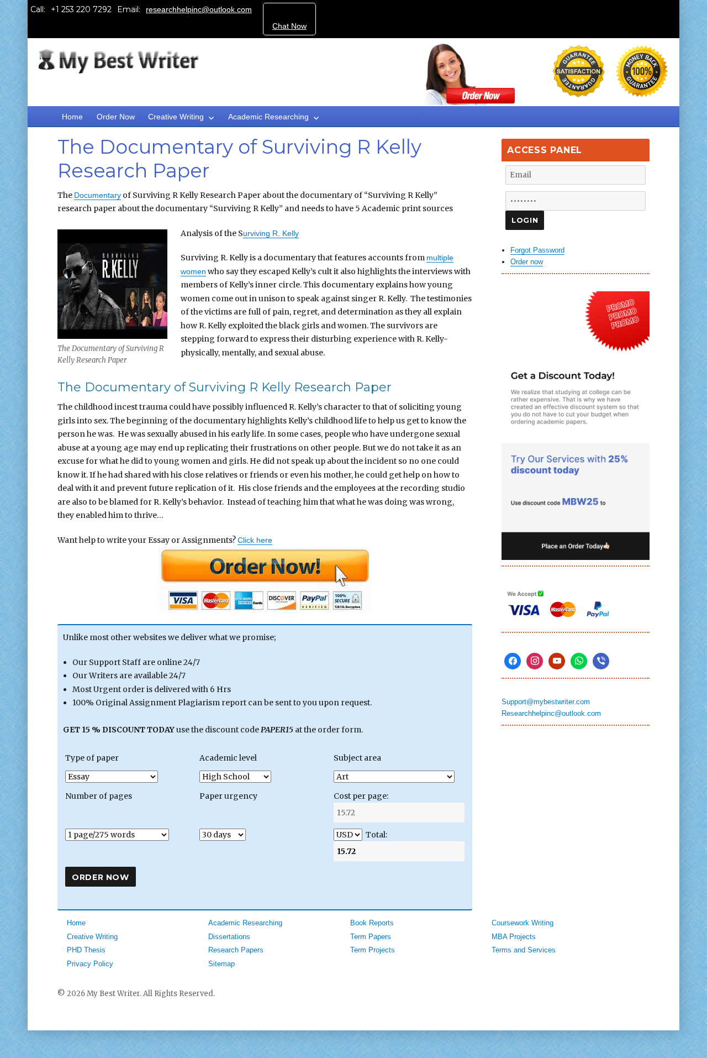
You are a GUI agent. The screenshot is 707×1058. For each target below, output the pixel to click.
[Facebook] (513, 661)
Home (72, 116)
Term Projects (372, 950)
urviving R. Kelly (271, 233)
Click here (255, 540)
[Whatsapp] (579, 661)
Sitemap (221, 964)
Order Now (116, 116)
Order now (526, 262)
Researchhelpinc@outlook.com (551, 713)
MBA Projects (514, 937)
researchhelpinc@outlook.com (199, 9)
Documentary (97, 195)
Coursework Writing (522, 923)
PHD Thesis (86, 950)
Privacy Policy (90, 964)
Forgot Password (537, 250)
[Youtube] (557, 661)
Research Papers (235, 950)
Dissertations (229, 937)
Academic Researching (268, 116)
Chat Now (289, 26)
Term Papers (370, 937)
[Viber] (601, 661)
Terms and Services (524, 950)
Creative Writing (176, 116)
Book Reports (372, 923)
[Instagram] (535, 661)
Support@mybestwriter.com (546, 702)
